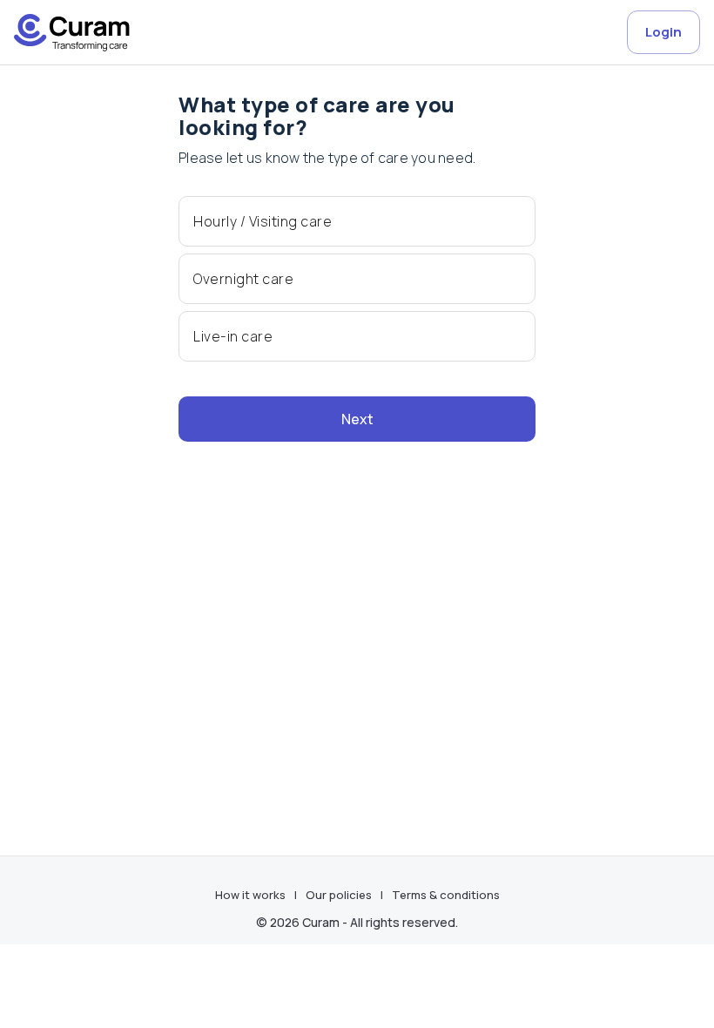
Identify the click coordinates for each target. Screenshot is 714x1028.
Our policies (339, 895)
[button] (357, 221)
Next (357, 419)
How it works (250, 895)
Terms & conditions (446, 895)
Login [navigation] (663, 32)
